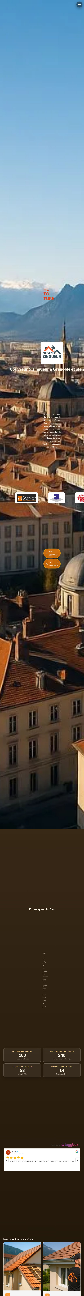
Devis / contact (52, 563)
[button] (42, 1159)
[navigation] (6, 1160)
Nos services (52, 553)
